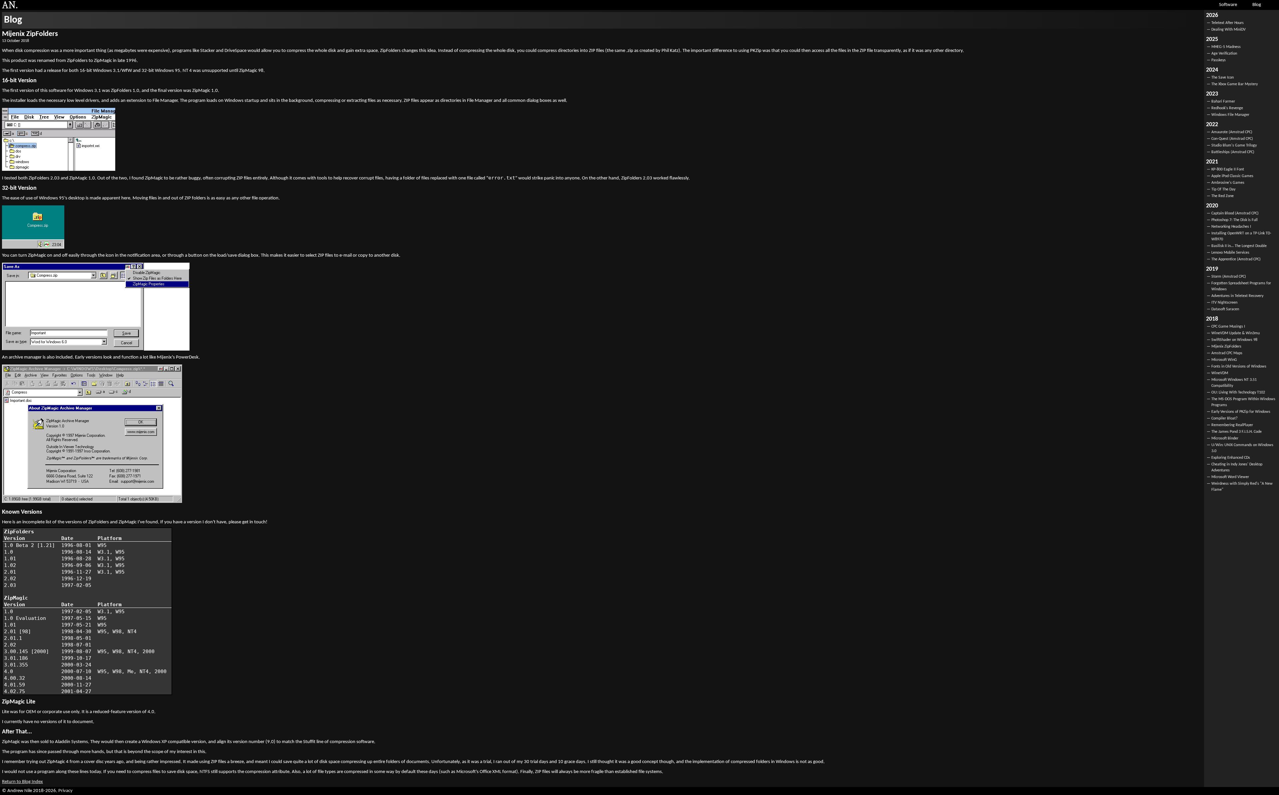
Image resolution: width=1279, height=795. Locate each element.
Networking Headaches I (1231, 227)
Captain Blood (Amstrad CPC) (1235, 213)
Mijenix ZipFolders (1226, 347)
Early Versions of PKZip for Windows (1240, 412)
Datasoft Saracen (1225, 309)
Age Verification (1224, 54)
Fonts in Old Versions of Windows (1238, 367)
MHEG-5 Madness (1226, 47)
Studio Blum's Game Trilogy (1234, 145)
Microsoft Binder (1224, 438)
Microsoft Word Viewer (1230, 477)
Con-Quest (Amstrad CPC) (1232, 139)
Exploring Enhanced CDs (1230, 458)
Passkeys (1218, 60)
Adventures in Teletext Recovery (1237, 296)
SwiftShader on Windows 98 (1234, 340)
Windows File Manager (1230, 115)
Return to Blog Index (22, 781)
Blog (13, 20)
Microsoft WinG (1224, 360)
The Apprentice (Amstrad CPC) (1236, 259)
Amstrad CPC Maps (1226, 353)
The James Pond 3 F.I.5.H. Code (1236, 432)
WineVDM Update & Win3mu (1235, 333)
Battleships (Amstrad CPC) (1232, 152)
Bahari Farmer (1223, 102)
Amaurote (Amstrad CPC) (1231, 132)
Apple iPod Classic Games (1232, 176)
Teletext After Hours (1227, 23)
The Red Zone (1222, 196)
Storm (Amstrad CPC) (1228, 277)
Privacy (65, 790)
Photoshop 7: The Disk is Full (1234, 220)
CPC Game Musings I (1228, 327)
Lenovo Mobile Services (1230, 253)
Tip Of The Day (1223, 189)
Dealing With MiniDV (1228, 30)
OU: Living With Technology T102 (1238, 393)
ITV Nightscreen (1224, 303)
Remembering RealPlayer (1232, 425)
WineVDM (1219, 373)
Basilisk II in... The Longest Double (1239, 246)
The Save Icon (1222, 78)
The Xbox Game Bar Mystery (1234, 84)
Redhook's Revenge (1227, 108)
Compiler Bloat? (1224, 418)
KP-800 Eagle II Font (1227, 169)
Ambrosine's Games (1227, 183)
